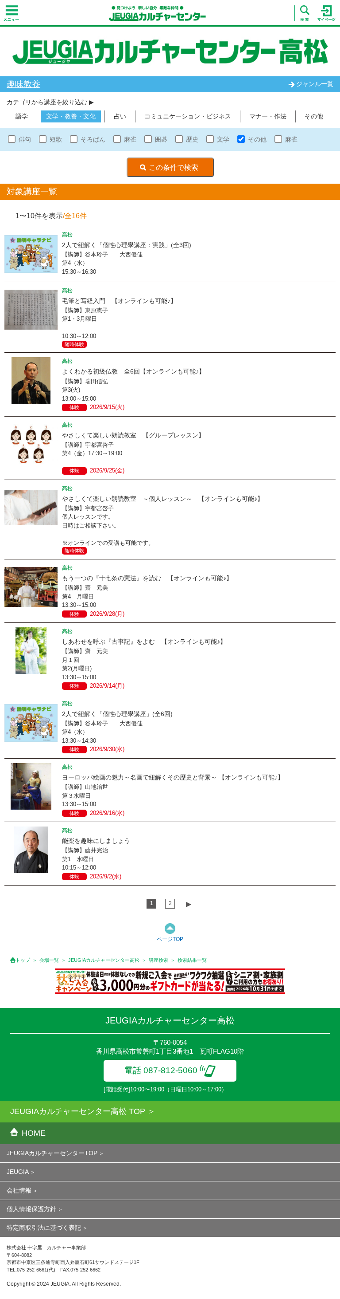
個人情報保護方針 (31, 1208)
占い (120, 116)
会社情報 (19, 1190)
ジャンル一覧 (314, 83)
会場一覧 (49, 960)
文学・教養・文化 (71, 116)
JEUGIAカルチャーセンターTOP (52, 1153)
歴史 (192, 139)
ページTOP (170, 939)
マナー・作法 (267, 116)
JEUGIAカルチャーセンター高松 (103, 960)
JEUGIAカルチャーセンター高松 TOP (77, 1111)
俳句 (25, 139)
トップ (22, 960)
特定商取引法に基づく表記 (44, 1227)
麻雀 (130, 139)
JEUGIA (18, 1171)
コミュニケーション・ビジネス (187, 116)
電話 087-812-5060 (160, 1070)
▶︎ (188, 904)
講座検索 (158, 960)
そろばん (93, 139)
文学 (223, 139)
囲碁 (161, 139)
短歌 (56, 139)
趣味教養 (23, 84)
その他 (314, 116)
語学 (21, 116)
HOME (34, 1133)
